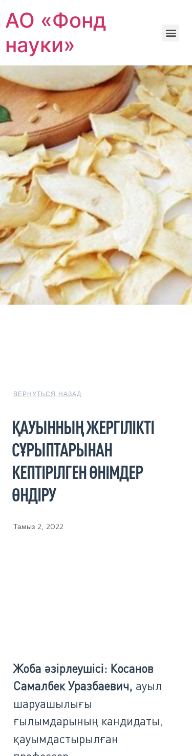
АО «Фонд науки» (55, 32)
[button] (170, 33)
